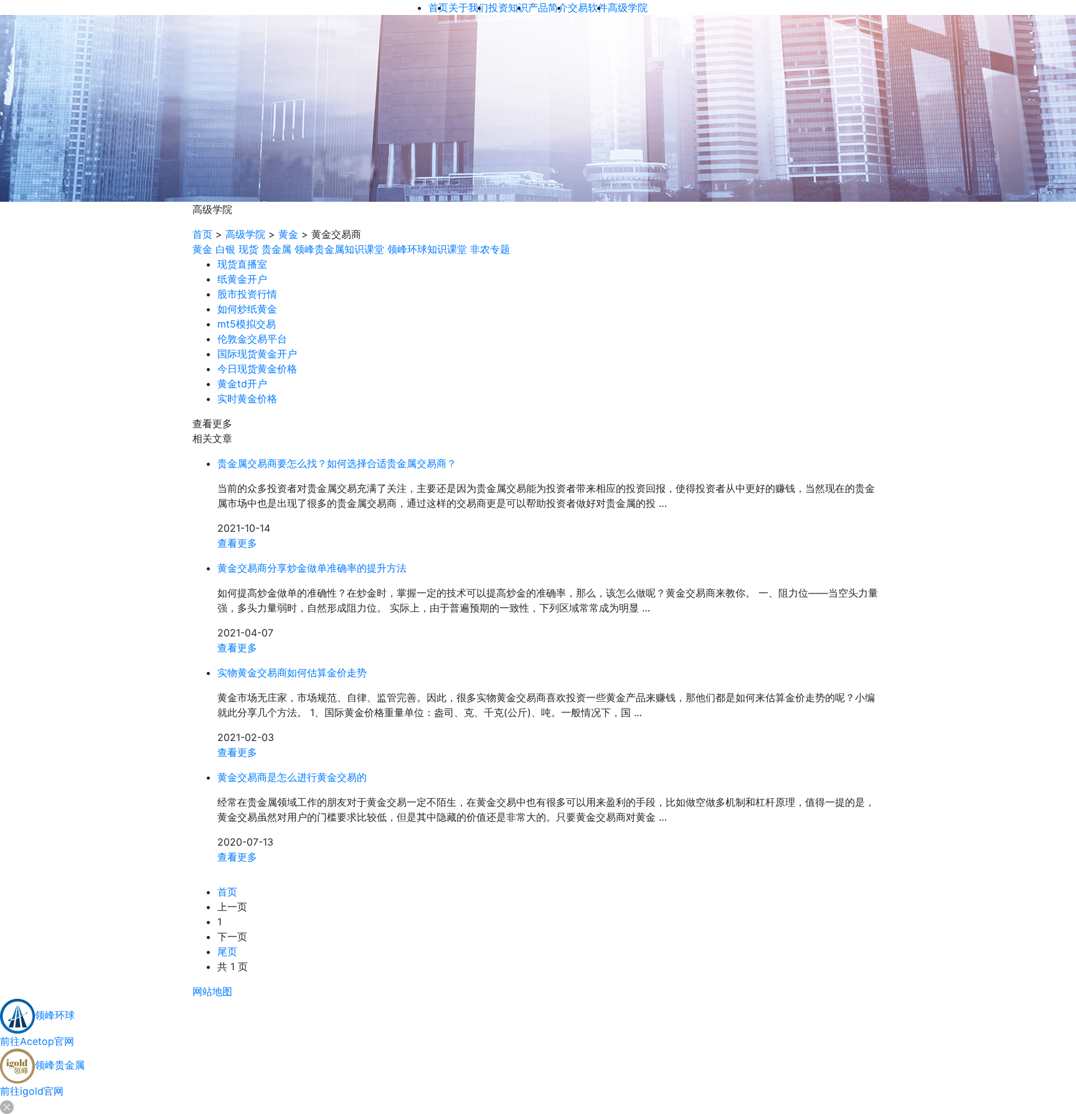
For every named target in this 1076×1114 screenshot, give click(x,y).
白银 (225, 249)
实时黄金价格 (247, 398)
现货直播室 (242, 264)
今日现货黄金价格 (257, 368)
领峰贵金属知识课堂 (339, 249)
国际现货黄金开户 (257, 353)
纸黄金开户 (242, 279)
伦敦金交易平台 (252, 339)
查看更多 (237, 543)
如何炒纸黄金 (247, 309)
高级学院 (245, 234)
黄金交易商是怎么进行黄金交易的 (292, 777)
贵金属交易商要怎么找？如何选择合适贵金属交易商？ (336, 463)
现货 (248, 249)
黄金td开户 (242, 383)
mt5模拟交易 (246, 324)
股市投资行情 (247, 294)
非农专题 (490, 249)
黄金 (288, 234)
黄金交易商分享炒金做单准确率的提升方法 (312, 568)
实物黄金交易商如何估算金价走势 (292, 672)
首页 (202, 234)
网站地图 (212, 991)
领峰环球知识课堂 (427, 249)
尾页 (227, 951)
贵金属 (276, 249)
